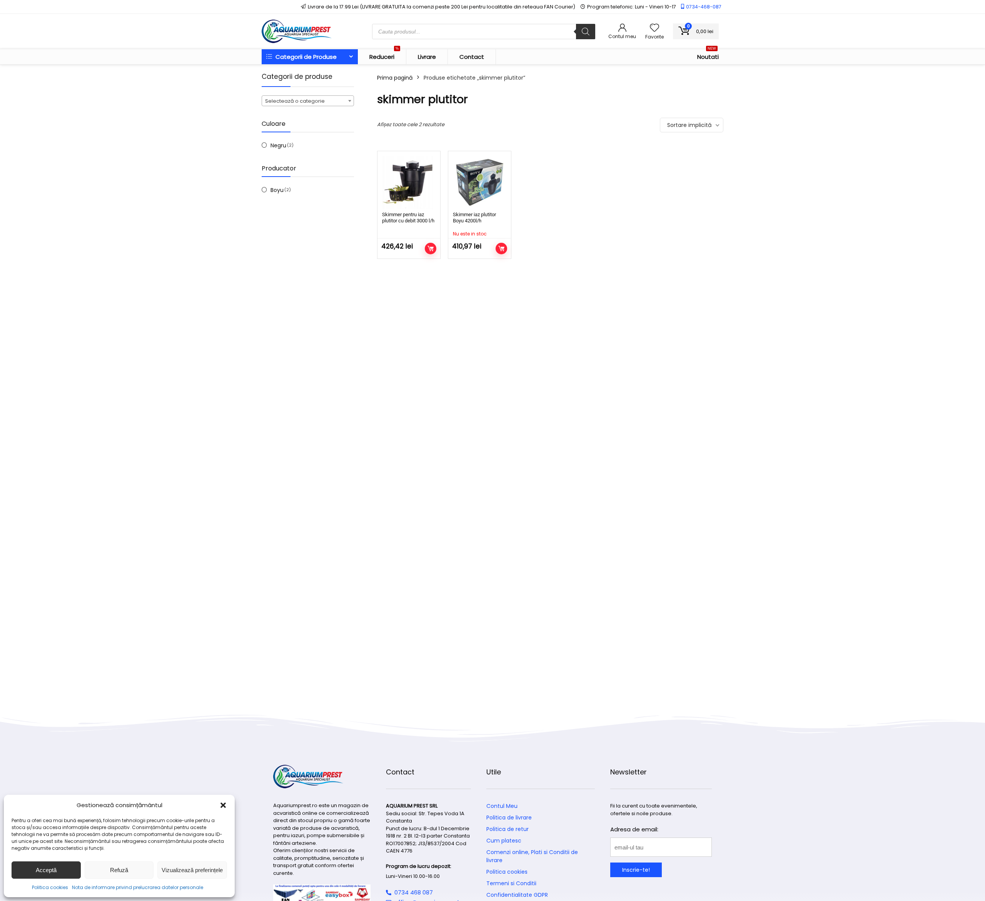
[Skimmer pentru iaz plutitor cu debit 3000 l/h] (409, 182)
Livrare (427, 57)
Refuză (119, 870)
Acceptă (46, 870)
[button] (223, 805)
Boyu (277, 190)
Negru (278, 145)
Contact (471, 57)
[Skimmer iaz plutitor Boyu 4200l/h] (479, 182)
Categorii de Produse (305, 57)
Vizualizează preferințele (192, 870)
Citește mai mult (501, 248)
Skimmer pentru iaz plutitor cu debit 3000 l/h (408, 218)
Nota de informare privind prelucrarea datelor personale (137, 887)
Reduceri (384, 55)
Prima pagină (394, 78)
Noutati (708, 55)
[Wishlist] (654, 28)
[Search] (585, 31)
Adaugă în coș (430, 248)
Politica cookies (50, 887)
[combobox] (308, 100)
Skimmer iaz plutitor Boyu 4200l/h (474, 218)
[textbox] (308, 101)
